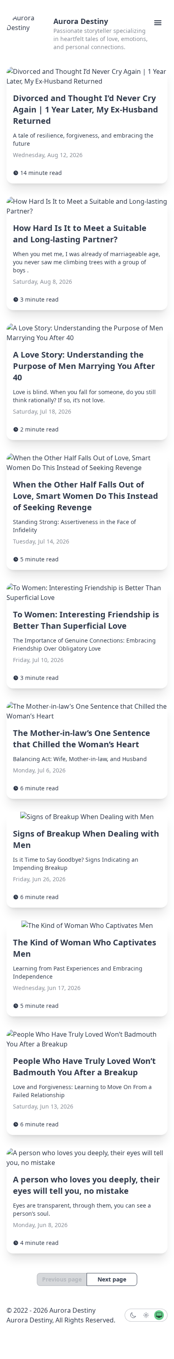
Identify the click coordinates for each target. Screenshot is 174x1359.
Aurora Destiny (80, 21)
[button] (158, 22)
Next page (112, 1279)
